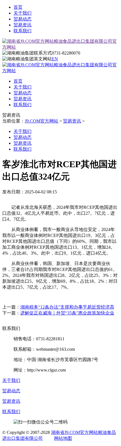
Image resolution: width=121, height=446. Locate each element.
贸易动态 (23, 19)
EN (55, 58)
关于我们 (23, 13)
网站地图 (63, 438)
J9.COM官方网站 (41, 121)
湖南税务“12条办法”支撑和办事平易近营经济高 (67, 307)
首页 (18, 7)
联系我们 (23, 30)
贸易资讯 (23, 24)
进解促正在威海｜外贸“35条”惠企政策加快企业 (67, 313)
